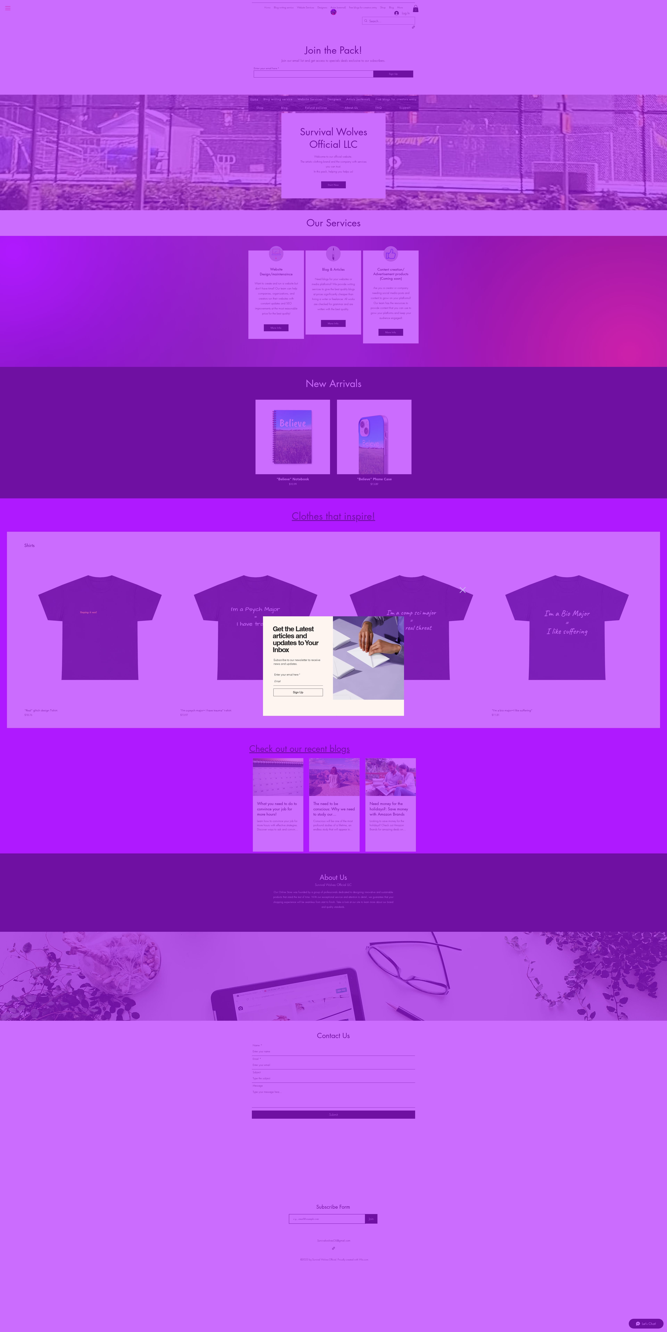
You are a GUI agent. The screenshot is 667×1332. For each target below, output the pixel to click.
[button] (463, 590)
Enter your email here (286, 674)
